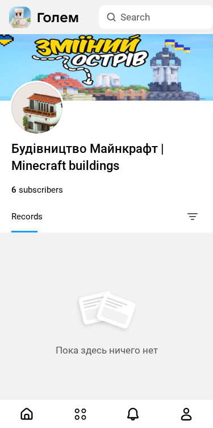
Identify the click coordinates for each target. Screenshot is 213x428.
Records (27, 216)
